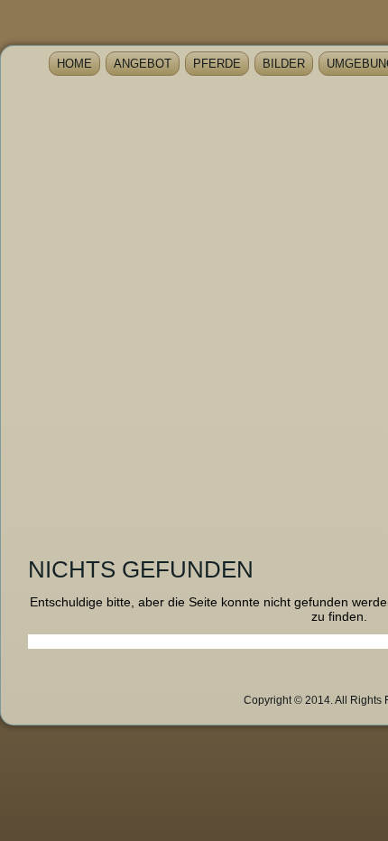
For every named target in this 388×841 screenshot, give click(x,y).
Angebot (142, 63)
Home (74, 63)
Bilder (284, 63)
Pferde (217, 63)
